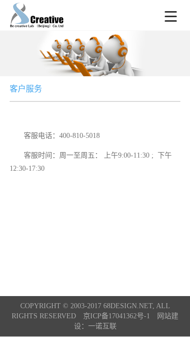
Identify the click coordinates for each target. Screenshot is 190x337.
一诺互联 (102, 326)
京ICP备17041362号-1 (116, 316)
